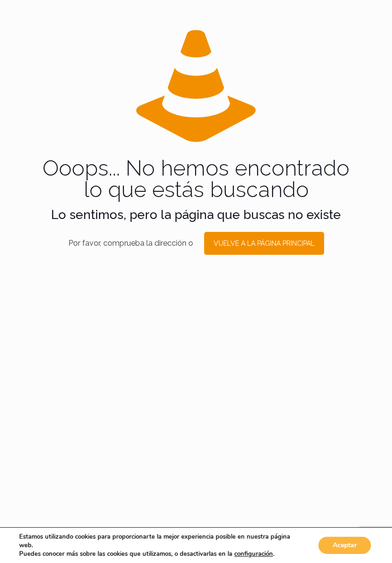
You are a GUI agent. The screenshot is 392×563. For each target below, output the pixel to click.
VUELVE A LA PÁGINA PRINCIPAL (264, 243)
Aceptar (345, 545)
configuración (253, 554)
